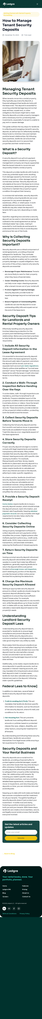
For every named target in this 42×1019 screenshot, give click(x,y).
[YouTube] (9, 908)
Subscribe (21, 838)
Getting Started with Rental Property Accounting (17, 14)
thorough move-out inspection (23, 569)
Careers (5, 897)
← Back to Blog (8, 854)
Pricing (24, 889)
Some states (7, 504)
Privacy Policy (25, 914)
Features (25, 886)
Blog (4, 893)
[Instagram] (18, 908)
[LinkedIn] (4, 908)
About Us (25, 893)
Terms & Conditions (9, 914)
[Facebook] (14, 908)
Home (4, 886)
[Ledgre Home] (21, 871)
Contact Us (26, 897)
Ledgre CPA (6, 889)
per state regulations (29, 366)
